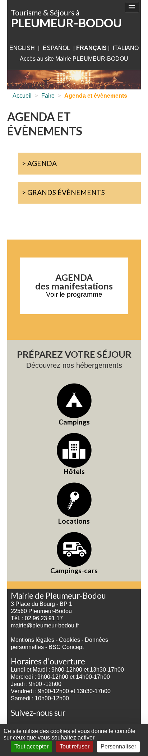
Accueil (22, 96)
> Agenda (39, 163)
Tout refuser (74, 746)
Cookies (69, 640)
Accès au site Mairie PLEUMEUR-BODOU (74, 59)
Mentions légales (32, 640)
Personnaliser (118, 746)
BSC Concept (66, 647)
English (22, 48)
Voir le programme (74, 294)
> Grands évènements (63, 192)
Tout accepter (31, 746)
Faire (48, 96)
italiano (126, 48)
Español (56, 48)
